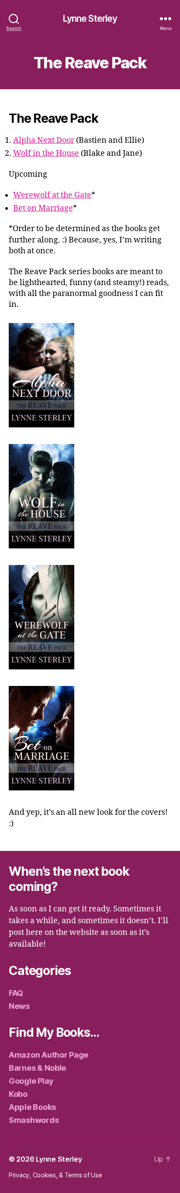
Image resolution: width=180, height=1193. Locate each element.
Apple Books (32, 1107)
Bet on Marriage (43, 208)
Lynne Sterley (90, 18)
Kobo (18, 1094)
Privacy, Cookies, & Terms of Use (55, 1175)
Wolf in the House (46, 153)
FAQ (16, 993)
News (19, 1006)
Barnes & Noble (37, 1067)
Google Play (31, 1080)
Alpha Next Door (43, 140)
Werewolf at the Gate (52, 195)
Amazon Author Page (48, 1054)
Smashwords (34, 1120)
